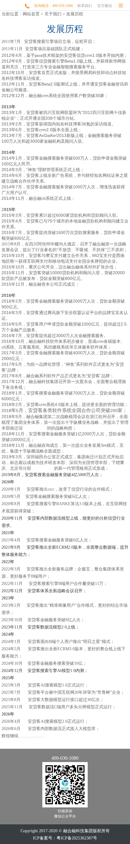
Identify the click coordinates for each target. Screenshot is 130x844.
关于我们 (52, 14)
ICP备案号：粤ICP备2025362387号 (65, 838)
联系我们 (84, 6)
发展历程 (74, 14)
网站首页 (31, 14)
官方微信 (104, 6)
